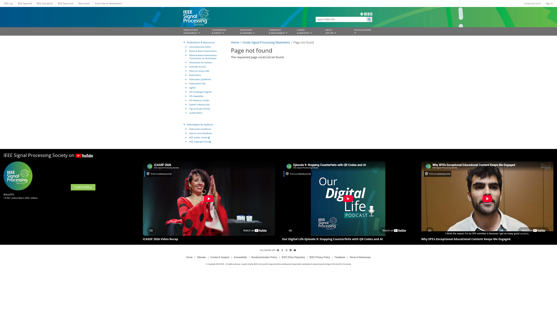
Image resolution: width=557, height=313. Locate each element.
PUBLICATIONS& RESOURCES (190, 31)
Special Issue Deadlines (200, 133)
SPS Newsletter (196, 96)
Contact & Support (219, 257)
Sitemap (201, 257)
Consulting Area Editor (200, 47)
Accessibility (240, 257)
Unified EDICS (195, 113)
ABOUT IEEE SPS (329, 31)
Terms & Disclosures (360, 257)
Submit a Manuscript (199, 104)
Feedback (340, 257)
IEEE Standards (45, 3)
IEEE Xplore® (25, 3)
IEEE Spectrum (66, 3)
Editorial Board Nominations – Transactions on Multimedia (203, 57)
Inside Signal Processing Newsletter (266, 42)
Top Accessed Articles (199, 108)
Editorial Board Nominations (203, 51)
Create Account (532, 3)
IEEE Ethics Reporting (293, 257)
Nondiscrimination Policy (264, 257)
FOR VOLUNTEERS (362, 30)
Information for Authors (200, 62)
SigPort (192, 87)
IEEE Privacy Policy (319, 257)
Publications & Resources (201, 42)
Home (235, 42)
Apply (369, 19)
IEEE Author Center (198, 137)
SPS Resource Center (199, 100)
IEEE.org (8, 3)
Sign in (549, 3)
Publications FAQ (197, 83)
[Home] (197, 11)
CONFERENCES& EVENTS (219, 31)
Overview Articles (197, 66)
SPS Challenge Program (200, 92)
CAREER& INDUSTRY (303, 31)
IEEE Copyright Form (199, 141)
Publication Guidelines (200, 79)
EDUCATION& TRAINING (246, 31)
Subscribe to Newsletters (108, 3)
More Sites (84, 3)
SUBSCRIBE (82, 187)
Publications (195, 75)
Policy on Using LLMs (199, 71)
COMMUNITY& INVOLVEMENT (277, 31)
